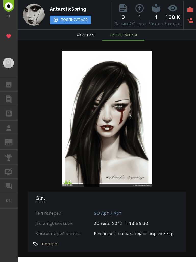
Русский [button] (12, 200)
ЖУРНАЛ (12, 141)
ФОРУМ (9, 186)
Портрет (50, 244)
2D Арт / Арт (107, 213)
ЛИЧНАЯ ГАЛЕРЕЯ (123, 35)
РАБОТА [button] (9, 128)
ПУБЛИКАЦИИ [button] (9, 99)
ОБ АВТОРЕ (86, 35)
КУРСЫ (9, 171)
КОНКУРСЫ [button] (9, 157)
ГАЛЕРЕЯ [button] (9, 84)
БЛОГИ (9, 113)
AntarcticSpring (68, 9)
